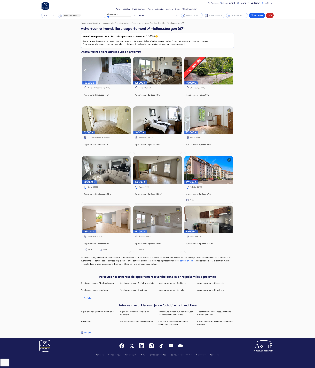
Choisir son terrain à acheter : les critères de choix (215, 323)
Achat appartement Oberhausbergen (97, 283)
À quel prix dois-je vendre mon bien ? (97, 312)
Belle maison (86, 321)
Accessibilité (214, 355)
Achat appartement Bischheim (210, 283)
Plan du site (100, 355)
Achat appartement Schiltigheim (172, 283)
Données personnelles (157, 355)
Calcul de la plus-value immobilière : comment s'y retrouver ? (173, 323)
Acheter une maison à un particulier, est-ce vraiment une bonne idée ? (176, 313)
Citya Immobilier (189, 9)
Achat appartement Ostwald (171, 290)
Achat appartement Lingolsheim (95, 290)
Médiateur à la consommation (181, 355)
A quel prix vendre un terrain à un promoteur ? (134, 313)
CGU (143, 355)
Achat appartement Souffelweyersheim (137, 283)
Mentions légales (131, 355)
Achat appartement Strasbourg (133, 290)
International (201, 355)
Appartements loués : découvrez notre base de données (214, 313)
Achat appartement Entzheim (210, 290)
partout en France (188, 261)
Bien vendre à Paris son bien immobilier (136, 321)
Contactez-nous (114, 355)
